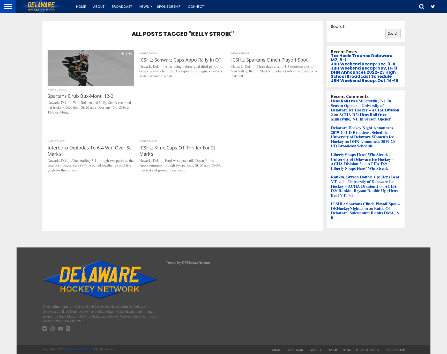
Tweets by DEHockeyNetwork (189, 262)
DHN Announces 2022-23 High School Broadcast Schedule (363, 74)
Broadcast (122, 6)
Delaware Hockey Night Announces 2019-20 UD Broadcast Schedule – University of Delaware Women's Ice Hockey (362, 134)
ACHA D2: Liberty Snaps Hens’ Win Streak (359, 166)
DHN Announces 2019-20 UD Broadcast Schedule (363, 143)
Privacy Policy (367, 350)
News (144, 6)
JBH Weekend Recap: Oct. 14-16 (364, 81)
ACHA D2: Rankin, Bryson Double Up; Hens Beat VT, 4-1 (364, 190)
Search (338, 26)
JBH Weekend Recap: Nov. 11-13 (364, 68)
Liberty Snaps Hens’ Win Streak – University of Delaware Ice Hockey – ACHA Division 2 (362, 159)
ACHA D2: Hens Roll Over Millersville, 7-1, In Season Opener (361, 116)
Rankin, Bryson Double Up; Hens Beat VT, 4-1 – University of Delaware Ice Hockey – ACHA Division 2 (365, 181)
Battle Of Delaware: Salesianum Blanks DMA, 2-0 (365, 212)
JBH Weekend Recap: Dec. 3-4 (363, 64)
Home (81, 6)
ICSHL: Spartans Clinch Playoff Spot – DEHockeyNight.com (365, 206)
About (99, 6)
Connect (196, 6)
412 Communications (78, 349)
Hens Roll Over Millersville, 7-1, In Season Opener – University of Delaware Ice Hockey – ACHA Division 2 (365, 107)
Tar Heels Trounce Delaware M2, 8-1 (361, 58)
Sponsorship (169, 6)
